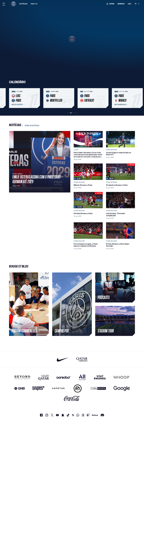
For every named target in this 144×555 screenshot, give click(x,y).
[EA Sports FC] (77, 388)
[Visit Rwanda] (100, 377)
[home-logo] (13, 3)
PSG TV (34, 3)
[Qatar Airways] (81, 359)
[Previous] (11, 98)
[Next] (132, 98)
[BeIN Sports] (98, 388)
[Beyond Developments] (22, 377)
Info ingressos (120, 104)
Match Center (17, 104)
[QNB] (19, 388)
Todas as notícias (32, 125)
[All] (82, 377)
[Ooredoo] (63, 377)
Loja (129, 4)
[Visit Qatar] (43, 377)
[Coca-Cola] (72, 398)
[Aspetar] (58, 388)
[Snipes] (38, 388)
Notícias (23, 3)
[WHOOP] (121, 377)
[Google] (122, 388)
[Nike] (63, 359)
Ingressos (121, 4)
